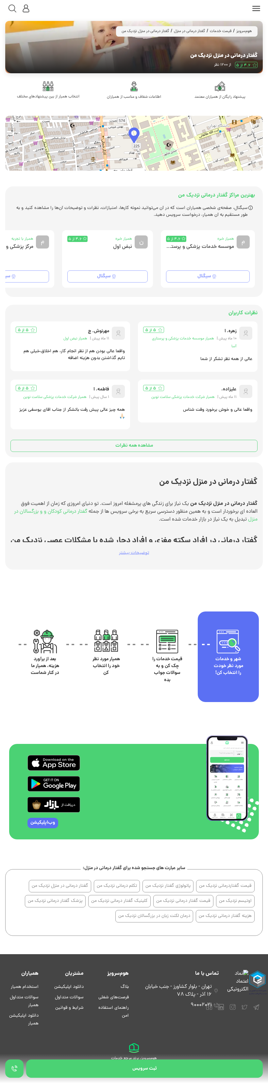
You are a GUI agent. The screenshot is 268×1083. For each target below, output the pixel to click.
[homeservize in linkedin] (221, 1010)
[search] (12, 8)
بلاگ (125, 987)
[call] (14, 1068)
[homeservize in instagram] (233, 1010)
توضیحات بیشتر (134, 553)
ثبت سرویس (144, 1068)
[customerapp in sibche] (53, 763)
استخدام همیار (25, 987)
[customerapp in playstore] (53, 784)
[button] (134, 135)
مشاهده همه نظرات (134, 445)
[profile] (26, 8)
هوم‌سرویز (244, 31)
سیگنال (204, 276)
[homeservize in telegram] (256, 1010)
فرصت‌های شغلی (113, 997)
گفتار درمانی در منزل (189, 31)
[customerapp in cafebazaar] (53, 805)
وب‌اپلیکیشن (42, 822)
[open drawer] (256, 8)
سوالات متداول (69, 997)
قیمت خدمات (221, 31)
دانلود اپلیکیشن (69, 987)
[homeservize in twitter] (244, 1010)
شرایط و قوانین (69, 1008)
